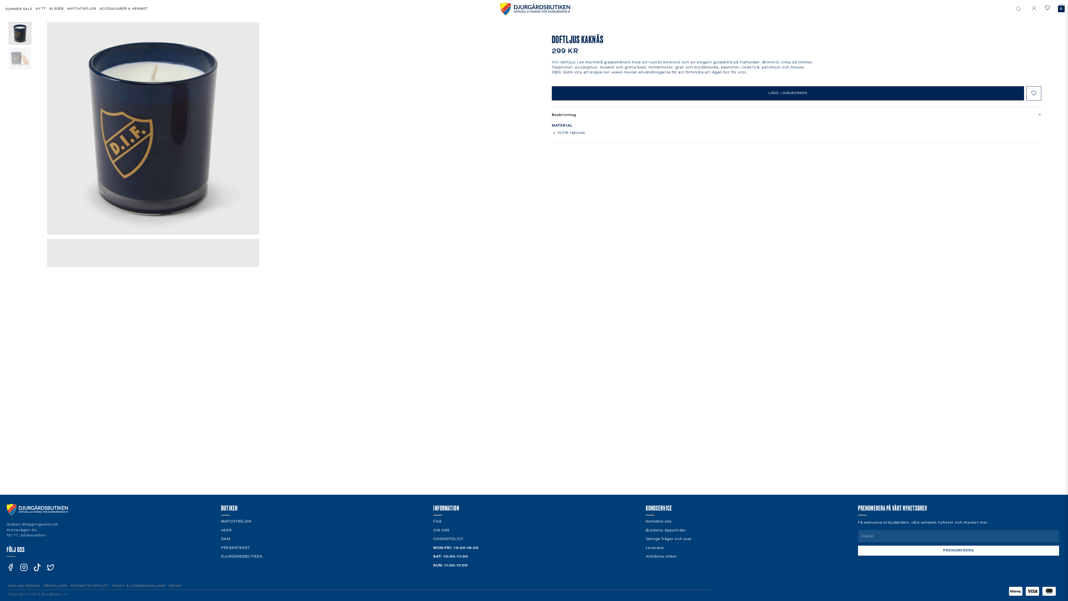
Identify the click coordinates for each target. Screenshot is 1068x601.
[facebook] (10, 567)
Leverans (655, 548)
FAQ (437, 521)
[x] (51, 567)
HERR (226, 530)
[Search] (1018, 9)
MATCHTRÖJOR (236, 521)
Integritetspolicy (89, 586)
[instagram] (24, 567)
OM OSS (441, 530)
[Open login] (1034, 8)
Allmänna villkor (661, 557)
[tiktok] (37, 567)
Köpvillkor (55, 586)
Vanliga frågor (24, 586)
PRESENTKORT (235, 548)
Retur (175, 586)
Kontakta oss (659, 521)
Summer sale (19, 9)
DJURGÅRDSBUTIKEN (241, 557)
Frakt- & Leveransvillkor (138, 586)
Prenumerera (958, 550)
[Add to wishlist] (1033, 93)
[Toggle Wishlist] (1048, 8)
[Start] (535, 9)
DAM (225, 539)
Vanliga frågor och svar (669, 539)
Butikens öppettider (666, 530)
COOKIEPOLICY (448, 539)
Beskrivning (796, 115)
